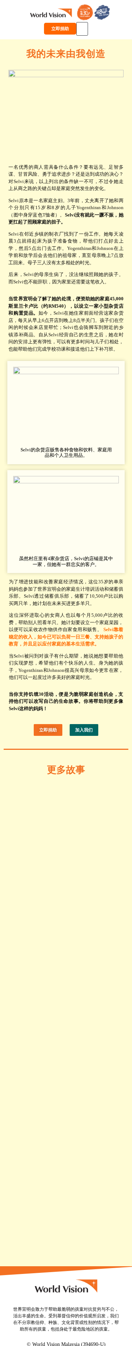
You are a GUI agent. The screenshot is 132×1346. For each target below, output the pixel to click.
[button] (82, 29)
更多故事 (66, 770)
